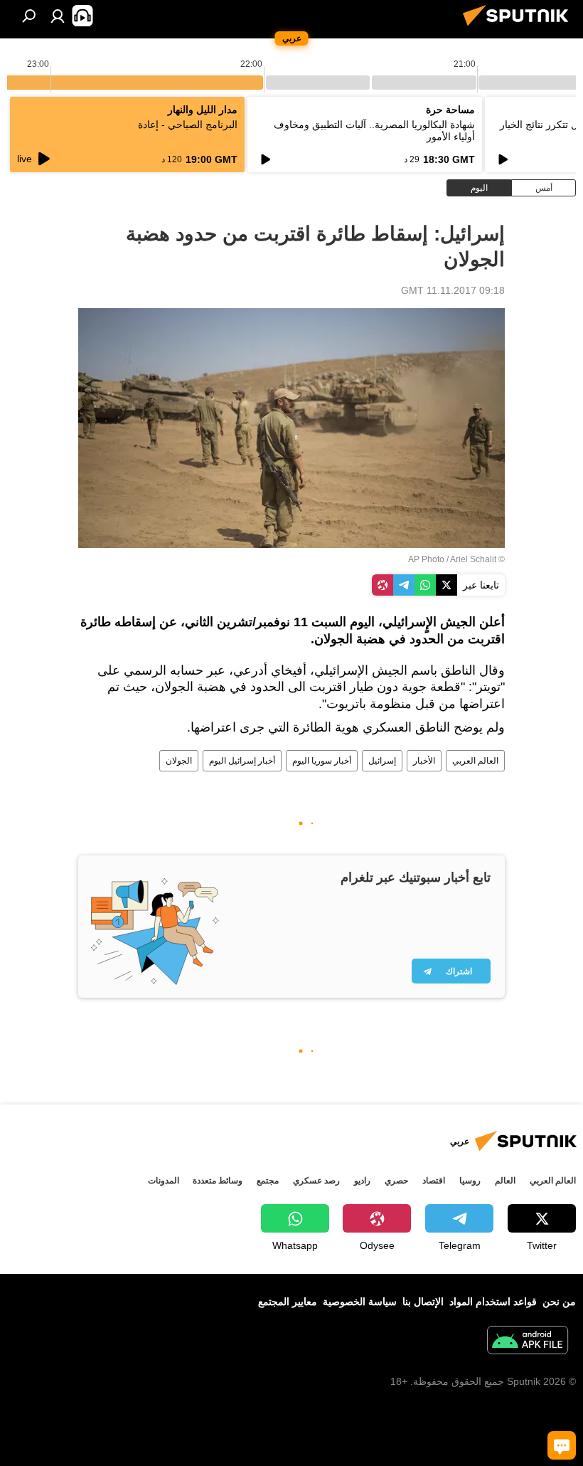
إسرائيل (382, 761)
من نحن (559, 1301)
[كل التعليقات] (561, 1445)
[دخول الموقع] (57, 15)
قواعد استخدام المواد (493, 1301)
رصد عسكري (316, 1181)
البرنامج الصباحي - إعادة (187, 124)
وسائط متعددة (217, 1181)
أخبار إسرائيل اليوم (242, 761)
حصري (396, 1181)
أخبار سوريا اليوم (321, 761)
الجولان (179, 761)
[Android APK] (527, 1342)
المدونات (163, 1181)
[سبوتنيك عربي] (519, 27)
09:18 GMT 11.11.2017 (453, 290)
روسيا (470, 1181)
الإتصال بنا (423, 1301)
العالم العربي (475, 761)
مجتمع (268, 1181)
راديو (362, 1181)
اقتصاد (433, 1181)
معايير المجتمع (287, 1301)
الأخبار (424, 761)
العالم (505, 1181)
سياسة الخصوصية (360, 1301)
